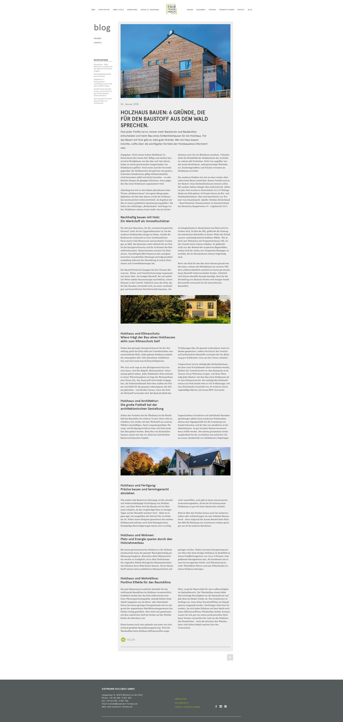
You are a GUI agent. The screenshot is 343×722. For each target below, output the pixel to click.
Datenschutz (182, 703)
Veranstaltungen (226, 10)
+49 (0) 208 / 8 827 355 (120, 698)
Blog (250, 10)
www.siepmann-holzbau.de (120, 707)
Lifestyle (98, 43)
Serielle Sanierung (150, 10)
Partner (212, 10)
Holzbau (97, 38)
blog (102, 28)
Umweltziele (118, 10)
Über (93, 10)
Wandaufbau (132, 10)
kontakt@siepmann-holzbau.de (123, 704)
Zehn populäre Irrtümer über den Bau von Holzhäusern (103, 101)
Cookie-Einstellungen (187, 707)
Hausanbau (200, 10)
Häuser (190, 10)
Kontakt (241, 10)
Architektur (104, 10)
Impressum (180, 699)
